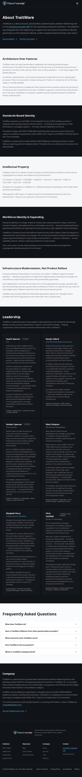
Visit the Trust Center (27, 39)
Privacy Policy (55, 769)
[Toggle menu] (77, 3)
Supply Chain (7, 758)
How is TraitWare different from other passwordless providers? (31, 631)
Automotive (7, 755)
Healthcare (6, 751)
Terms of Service (42, 769)
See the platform (9, 39)
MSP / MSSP (7, 748)
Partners (46, 758)
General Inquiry (68, 754)
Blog (24, 748)
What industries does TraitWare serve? (21, 638)
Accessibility (67, 769)
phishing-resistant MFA (19, 26)
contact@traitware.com (12, 705)
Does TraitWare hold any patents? (19, 645)
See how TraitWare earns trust (13, 711)
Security (45, 751)
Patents (76, 769)
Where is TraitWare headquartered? (20, 652)
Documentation (28, 755)
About (45, 748)
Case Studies (27, 751)
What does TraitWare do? (15, 624)
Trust (44, 755)
